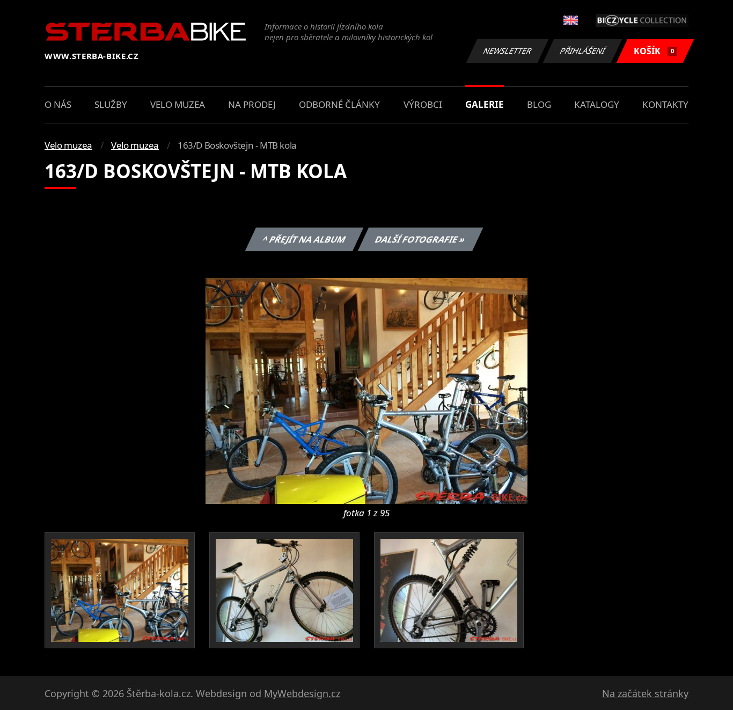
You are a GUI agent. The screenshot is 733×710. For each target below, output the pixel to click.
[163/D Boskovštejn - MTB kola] (366, 390)
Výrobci (423, 104)
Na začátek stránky (645, 693)
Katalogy (596, 104)
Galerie (484, 104)
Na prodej (252, 104)
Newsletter (507, 51)
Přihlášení (582, 51)
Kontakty (665, 104)
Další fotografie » (419, 239)
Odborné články (339, 104)
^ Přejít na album (304, 239)
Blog (539, 104)
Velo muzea (177, 104)
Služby (110, 104)
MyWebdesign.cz (302, 693)
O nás (58, 104)
